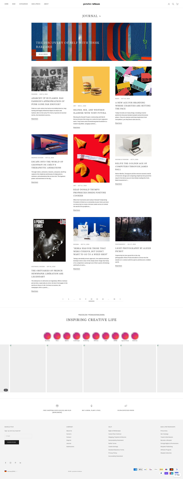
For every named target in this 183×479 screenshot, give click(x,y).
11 (97, 299)
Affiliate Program (166, 450)
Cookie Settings (113, 446)
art (74, 106)
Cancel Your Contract (114, 434)
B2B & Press (36, 4)
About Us (69, 431)
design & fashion (121, 159)
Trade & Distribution (167, 437)
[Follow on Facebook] (5, 463)
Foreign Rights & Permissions (169, 443)
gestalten (83, 314)
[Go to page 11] (120, 299)
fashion (34, 94)
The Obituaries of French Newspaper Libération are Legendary (47, 274)
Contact (68, 437)
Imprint (68, 440)
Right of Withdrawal (114, 431)
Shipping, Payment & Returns (117, 437)
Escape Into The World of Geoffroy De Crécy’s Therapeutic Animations (47, 165)
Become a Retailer (166, 440)
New (13, 4)
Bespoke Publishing (167, 446)
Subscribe (11, 442)
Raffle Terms (112, 443)
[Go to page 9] (63, 299)
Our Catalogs (164, 434)
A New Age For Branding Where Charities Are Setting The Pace (133, 106)
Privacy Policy (112, 453)
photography (120, 244)
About (46, 4)
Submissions (70, 446)
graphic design (37, 157)
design (76, 244)
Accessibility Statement (115, 456)
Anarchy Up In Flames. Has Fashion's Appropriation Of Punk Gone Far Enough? (47, 101)
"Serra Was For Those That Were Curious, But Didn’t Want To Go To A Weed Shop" (90, 251)
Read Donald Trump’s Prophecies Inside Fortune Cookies (89, 193)
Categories (23, 4)
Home (6, 4)
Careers (68, 434)
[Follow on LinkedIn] (20, 463)
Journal (68, 443)
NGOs (117, 98)
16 (114, 299)
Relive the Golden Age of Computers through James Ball (131, 166)
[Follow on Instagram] (10, 463)
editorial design (38, 266)
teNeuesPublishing (97, 314)
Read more (43, 54)
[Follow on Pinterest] (15, 463)
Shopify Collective (166, 453)
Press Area (164, 431)
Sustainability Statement (116, 440)
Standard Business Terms (116, 450)
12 (103, 299)
